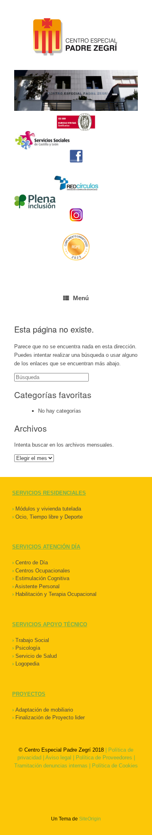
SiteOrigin (90, 818)
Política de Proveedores (104, 757)
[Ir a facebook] (76, 156)
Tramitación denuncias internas (51, 766)
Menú (81, 298)
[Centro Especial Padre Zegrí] (76, 38)
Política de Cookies (115, 766)
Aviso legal (58, 757)
